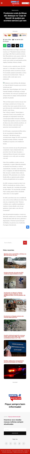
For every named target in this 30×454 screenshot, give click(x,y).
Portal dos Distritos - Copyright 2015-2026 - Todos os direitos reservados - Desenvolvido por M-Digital (15, 451)
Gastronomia (15, 10)
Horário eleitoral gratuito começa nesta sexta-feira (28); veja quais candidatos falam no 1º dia (14, 337)
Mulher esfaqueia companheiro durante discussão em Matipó (14, 361)
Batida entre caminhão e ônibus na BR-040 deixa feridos (15, 254)
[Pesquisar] (28, 3)
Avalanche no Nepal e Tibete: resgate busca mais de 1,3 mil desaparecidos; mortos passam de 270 (14, 294)
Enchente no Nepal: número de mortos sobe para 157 (14, 316)
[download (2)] (15, 35)
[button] (5, 45)
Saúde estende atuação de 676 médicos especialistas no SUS (13, 273)
